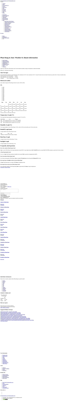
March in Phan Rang (4, 212)
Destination (2, 167)
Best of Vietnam (5, 18)
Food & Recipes (5, 19)
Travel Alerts (5, 387)
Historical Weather (6, 61)
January (4, 280)
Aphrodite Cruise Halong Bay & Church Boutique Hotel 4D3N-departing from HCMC (17, 320)
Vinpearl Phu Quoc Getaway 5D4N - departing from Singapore (13, 316)
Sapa (3, 8)
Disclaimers (4, 370)
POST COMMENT (3, 195)
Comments (4, 66)
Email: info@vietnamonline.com (8, 382)
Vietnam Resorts (7, 25)
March (4, 282)
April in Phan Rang (3, 217)
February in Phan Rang (4, 207)
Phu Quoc (4, 9)
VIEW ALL (9, 186)
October (4, 289)
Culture (4, 358)
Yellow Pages (5, 363)
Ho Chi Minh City (6, 5)
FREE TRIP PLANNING (4, 307)
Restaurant (4, 359)
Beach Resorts (5, 376)
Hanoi (4, 4)
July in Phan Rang (3, 232)
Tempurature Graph (6, 62)
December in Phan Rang (4, 257)
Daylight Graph (5, 64)
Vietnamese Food (5, 362)
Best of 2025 (5, 378)
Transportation (7, 31)
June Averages (5, 60)
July (3, 286)
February (4, 281)
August (4, 287)
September (4, 288)
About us (4, 367)
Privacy (4, 369)
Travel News (7, 27)
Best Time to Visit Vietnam (9, 21)
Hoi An (4, 6)
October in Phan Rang (4, 247)
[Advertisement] (31, 48)
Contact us (4, 385)
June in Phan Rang (3, 227)
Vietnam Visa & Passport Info (9, 22)
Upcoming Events (8, 28)
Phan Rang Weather (6, 37)
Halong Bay (5, 7)
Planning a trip (5, 355)
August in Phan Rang (4, 237)
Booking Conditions (6, 368)
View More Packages (3, 321)
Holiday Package (5, 374)
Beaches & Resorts (6, 15)
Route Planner (5, 361)
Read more (2, 204)
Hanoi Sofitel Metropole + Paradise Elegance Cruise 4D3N (12, 314)
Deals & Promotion (6, 377)
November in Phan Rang (4, 252)
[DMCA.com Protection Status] (5, 399)
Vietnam (4, 3)
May (3, 284)
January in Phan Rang (4, 202)
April (3, 283)
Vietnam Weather (7, 29)
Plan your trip (5, 16)
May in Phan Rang (3, 222)
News (3, 383)
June (3, 285)
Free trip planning (5, 384)
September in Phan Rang (4, 242)
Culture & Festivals (8, 23)
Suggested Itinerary (6, 375)
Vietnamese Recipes (8, 30)
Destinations (5, 14)
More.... (4, 12)
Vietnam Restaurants (8, 26)
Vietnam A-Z (5, 360)
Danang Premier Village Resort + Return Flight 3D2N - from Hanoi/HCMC (15, 318)
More (3, 20)
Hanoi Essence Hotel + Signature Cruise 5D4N (10, 312)
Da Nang (4, 10)
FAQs (4, 65)
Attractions (4, 17)
